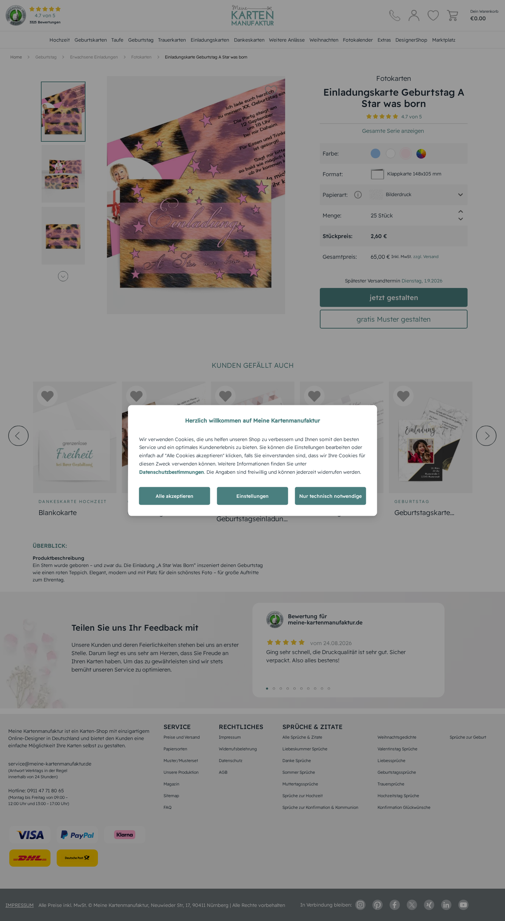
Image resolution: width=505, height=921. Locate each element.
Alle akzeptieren (174, 496)
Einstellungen (252, 496)
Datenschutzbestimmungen (171, 472)
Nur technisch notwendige (330, 496)
